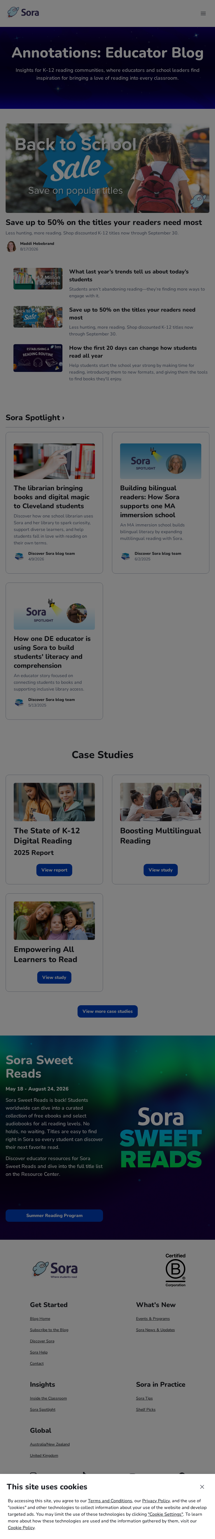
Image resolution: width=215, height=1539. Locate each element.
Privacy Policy (156, 1501)
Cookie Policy (21, 1528)
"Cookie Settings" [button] (165, 1514)
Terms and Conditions (110, 1501)
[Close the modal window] (202, 1487)
